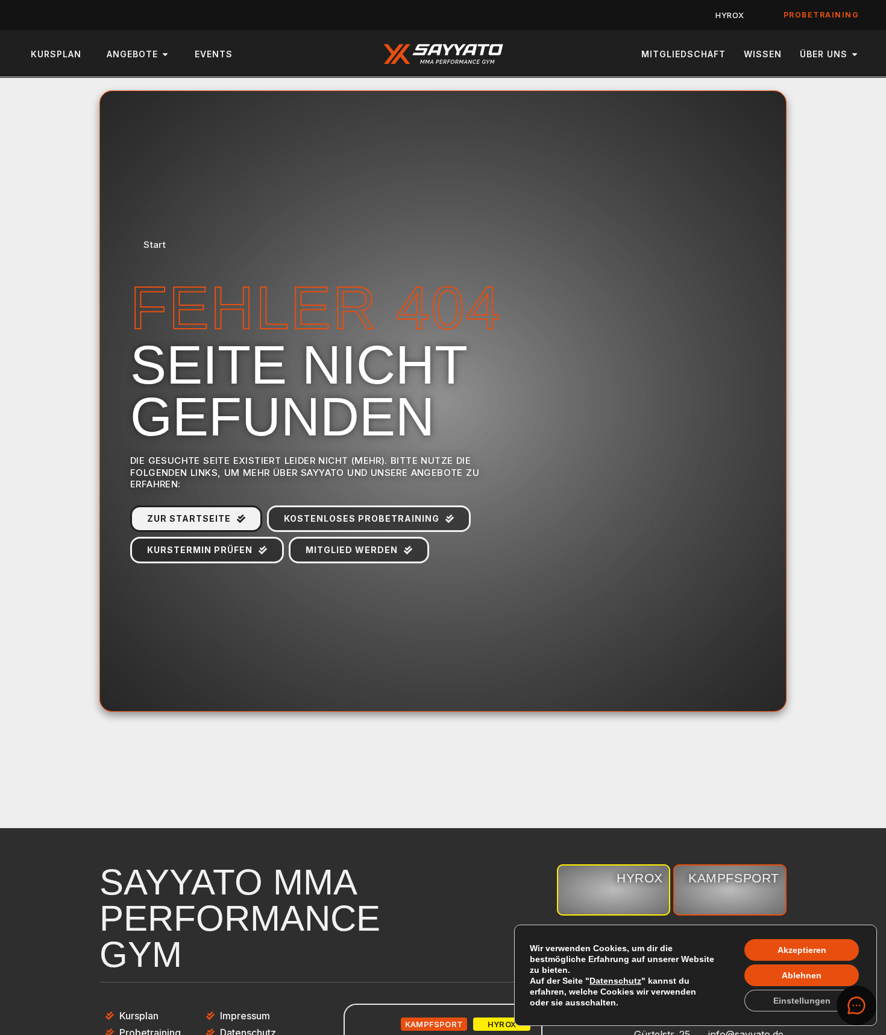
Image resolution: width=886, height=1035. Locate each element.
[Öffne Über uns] (854, 54)
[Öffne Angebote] (165, 54)
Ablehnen (802, 975)
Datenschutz (615, 981)
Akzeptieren (802, 950)
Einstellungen (802, 1000)
